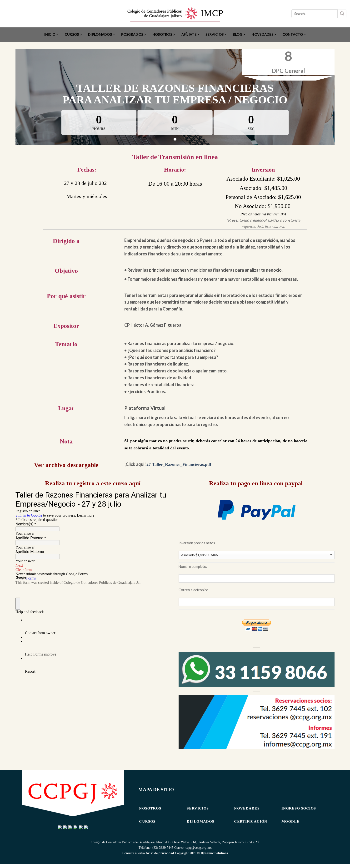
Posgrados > (133, 34)
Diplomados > (101, 34)
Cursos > (73, 34)
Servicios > (215, 34)
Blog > (239, 34)
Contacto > (294, 34)
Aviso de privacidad (160, 853)
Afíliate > (190, 34)
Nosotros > (163, 34)
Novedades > (263, 34)
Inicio (49, 34)
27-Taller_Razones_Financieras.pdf (178, 464)
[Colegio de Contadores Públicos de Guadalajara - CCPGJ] (175, 13)
